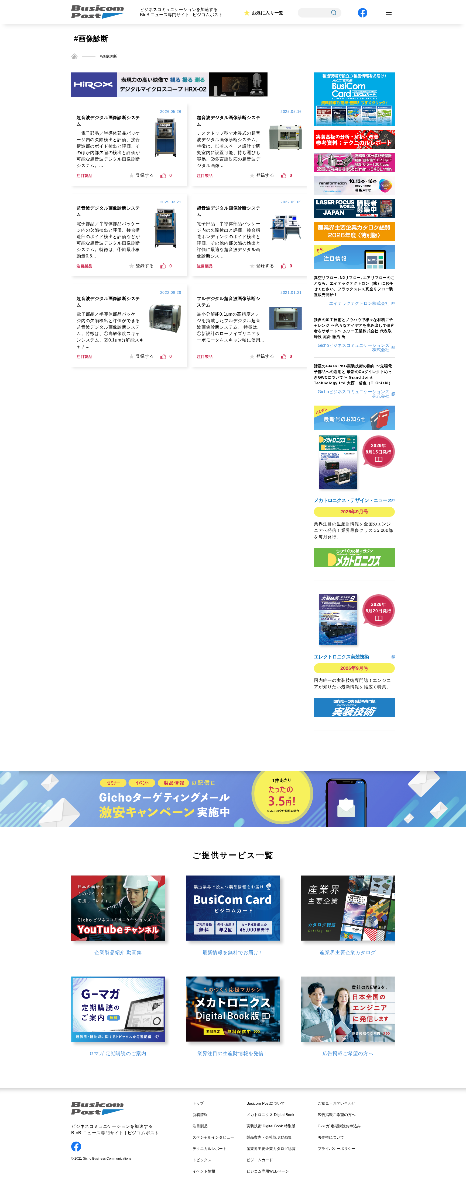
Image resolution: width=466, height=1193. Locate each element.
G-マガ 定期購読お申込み (339, 1126)
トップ (198, 1103)
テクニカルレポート (210, 1148)
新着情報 (200, 1114)
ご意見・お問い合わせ (336, 1103)
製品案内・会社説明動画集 (269, 1137)
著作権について (331, 1137)
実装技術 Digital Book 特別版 (270, 1126)
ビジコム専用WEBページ (267, 1171)
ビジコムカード (259, 1160)
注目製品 (200, 1126)
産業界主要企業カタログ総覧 (271, 1148)
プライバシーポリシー (336, 1148)
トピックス (202, 1160)
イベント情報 (204, 1171)
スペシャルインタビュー (213, 1137)
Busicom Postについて (265, 1103)
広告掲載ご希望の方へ (336, 1114)
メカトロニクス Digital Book (270, 1114)
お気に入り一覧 (268, 13)
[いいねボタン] (163, 176)
